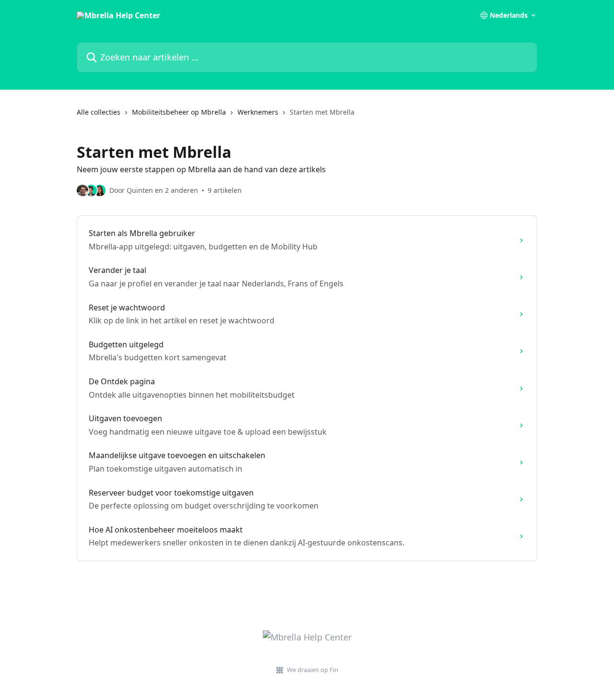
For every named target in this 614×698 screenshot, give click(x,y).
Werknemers (257, 112)
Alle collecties (98, 112)
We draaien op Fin (312, 669)
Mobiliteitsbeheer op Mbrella (179, 112)
